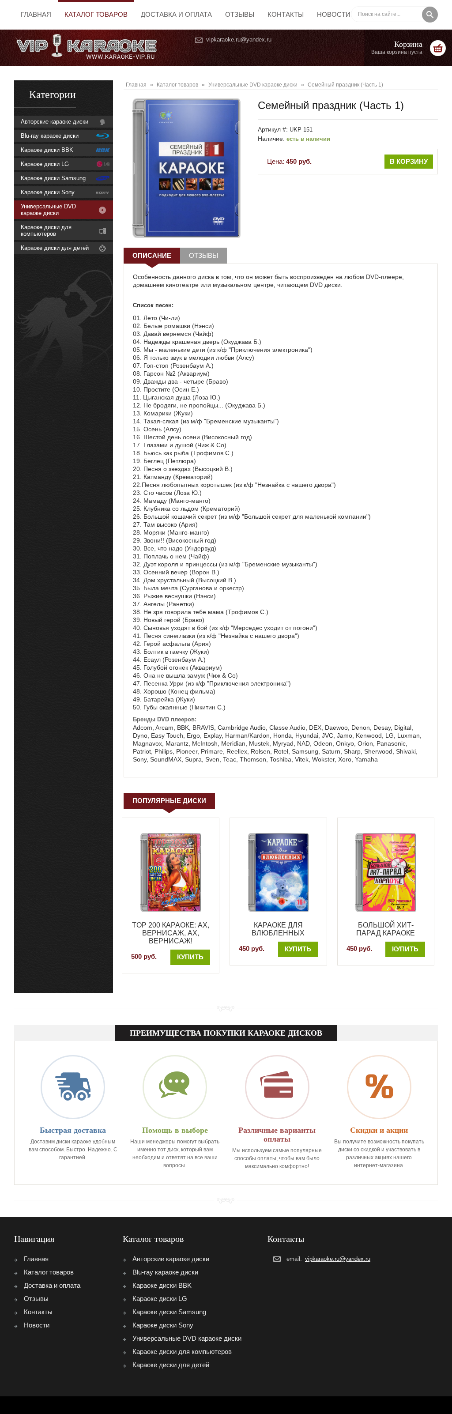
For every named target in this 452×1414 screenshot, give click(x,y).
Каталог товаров (96, 14)
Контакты (285, 14)
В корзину (409, 161)
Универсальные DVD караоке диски (48, 209)
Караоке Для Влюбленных (278, 929)
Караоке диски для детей (55, 248)
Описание (151, 255)
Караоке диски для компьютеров (46, 230)
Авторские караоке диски (54, 121)
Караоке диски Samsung (53, 178)
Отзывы (239, 14)
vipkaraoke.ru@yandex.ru (238, 39)
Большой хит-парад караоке (385, 929)
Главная (36, 14)
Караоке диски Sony (48, 192)
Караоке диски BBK (47, 150)
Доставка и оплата (176, 14)
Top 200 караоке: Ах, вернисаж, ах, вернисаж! (170, 933)
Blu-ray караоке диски (50, 135)
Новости (333, 14)
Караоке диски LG (45, 164)
